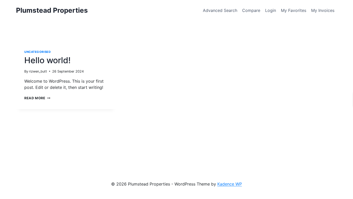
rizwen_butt (38, 71)
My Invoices (322, 10)
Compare (251, 10)
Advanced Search (220, 10)
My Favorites (293, 10)
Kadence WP (229, 184)
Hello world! (47, 60)
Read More (37, 98)
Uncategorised (37, 52)
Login (270, 10)
